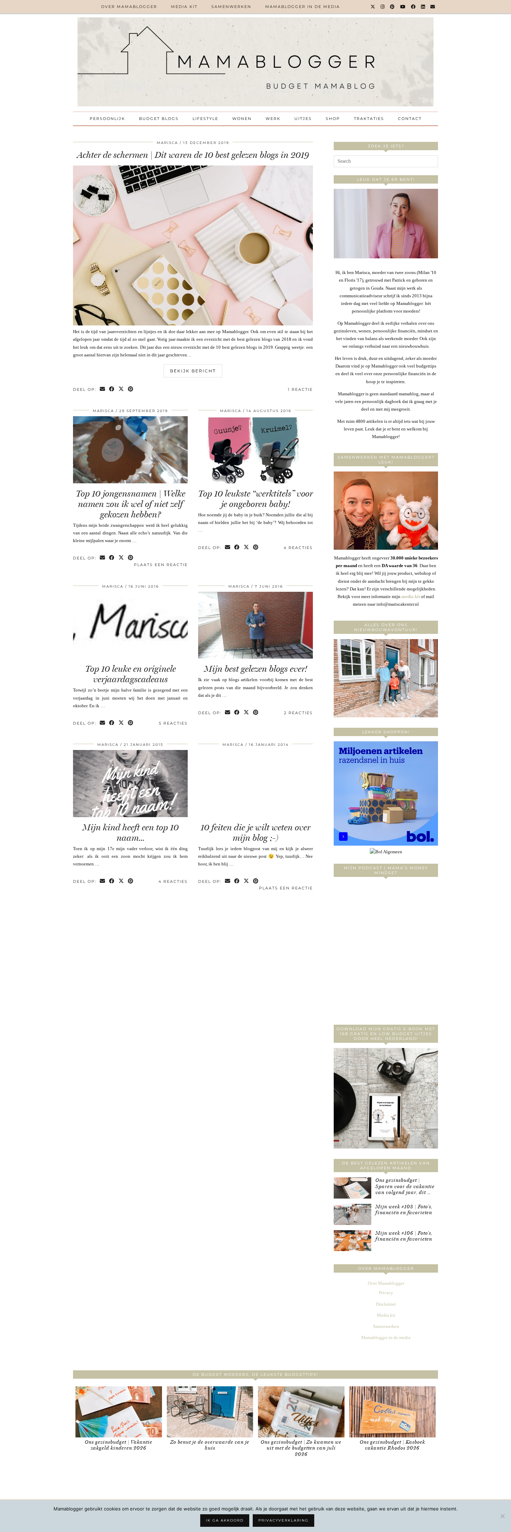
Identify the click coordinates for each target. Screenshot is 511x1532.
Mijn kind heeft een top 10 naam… (130, 832)
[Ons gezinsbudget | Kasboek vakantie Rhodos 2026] (392, 1411)
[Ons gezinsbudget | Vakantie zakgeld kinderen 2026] (118, 1411)
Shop (333, 118)
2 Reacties (298, 712)
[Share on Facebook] (112, 389)
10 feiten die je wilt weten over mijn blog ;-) (255, 832)
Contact (410, 118)
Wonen (242, 118)
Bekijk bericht (193, 370)
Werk (273, 118)
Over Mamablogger (129, 6)
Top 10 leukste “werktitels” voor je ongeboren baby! (255, 499)
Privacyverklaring (283, 1520)
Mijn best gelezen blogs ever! (255, 669)
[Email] (433, 6)
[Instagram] (383, 6)
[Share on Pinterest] (131, 389)
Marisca (167, 142)
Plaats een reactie (161, 564)
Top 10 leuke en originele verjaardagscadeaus (130, 674)
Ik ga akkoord (225, 1520)
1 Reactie (300, 389)
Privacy (386, 1292)
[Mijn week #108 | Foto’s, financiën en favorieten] (352, 1214)
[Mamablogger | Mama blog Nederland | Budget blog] (255, 61)
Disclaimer (386, 1304)
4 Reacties (298, 547)
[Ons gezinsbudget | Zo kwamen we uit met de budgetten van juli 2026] (301, 1411)
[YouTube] (403, 6)
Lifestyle (205, 118)
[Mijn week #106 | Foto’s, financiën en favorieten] (352, 1240)
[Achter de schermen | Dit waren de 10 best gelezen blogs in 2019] (193, 323)
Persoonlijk (107, 118)
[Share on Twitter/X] (121, 389)
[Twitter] (373, 6)
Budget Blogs (159, 118)
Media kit (184, 6)
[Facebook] (413, 6)
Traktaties (369, 118)
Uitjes (303, 118)
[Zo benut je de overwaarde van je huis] (210, 1411)
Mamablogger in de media (302, 6)
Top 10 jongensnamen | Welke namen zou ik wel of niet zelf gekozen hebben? (130, 504)
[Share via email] (102, 389)
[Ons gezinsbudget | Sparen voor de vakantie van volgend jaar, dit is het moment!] (352, 1188)
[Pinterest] (392, 6)
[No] (502, 1516)
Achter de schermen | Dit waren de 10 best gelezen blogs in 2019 (193, 155)
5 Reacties (173, 723)
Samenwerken (231, 6)
